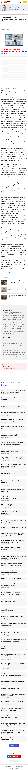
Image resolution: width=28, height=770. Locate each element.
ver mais (13, 745)
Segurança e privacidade (14, 768)
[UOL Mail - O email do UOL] (20, 2)
